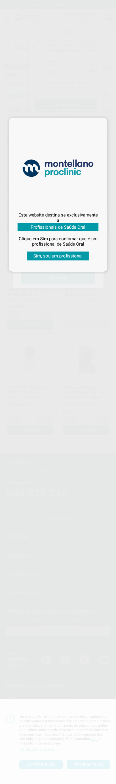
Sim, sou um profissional (58, 256)
